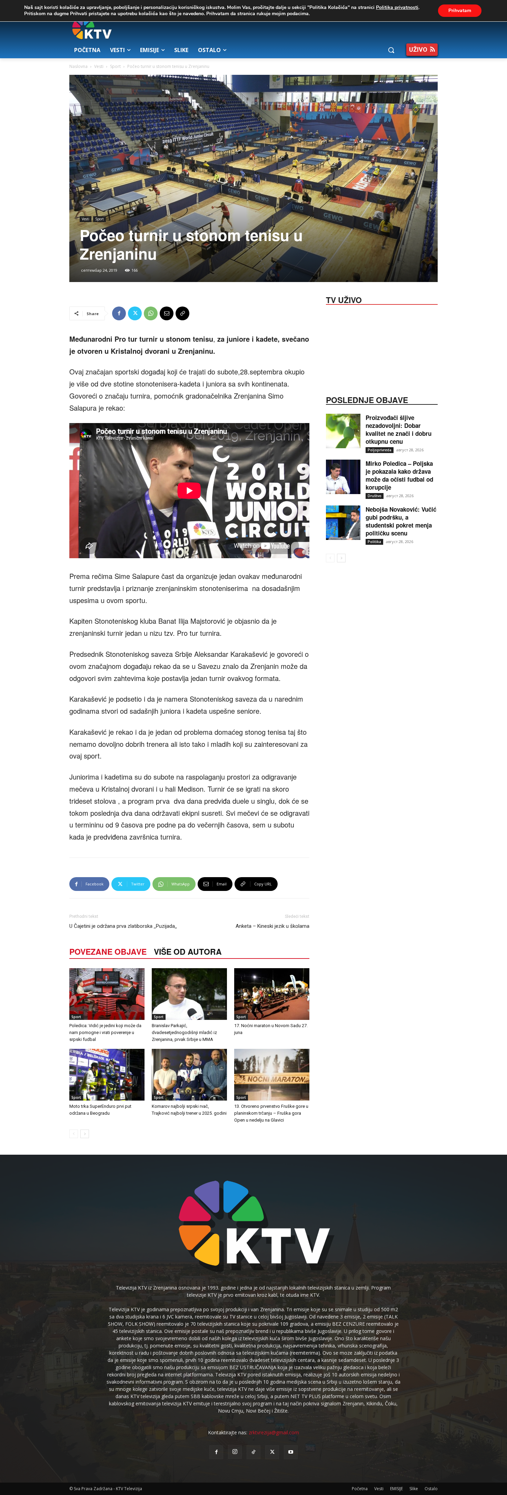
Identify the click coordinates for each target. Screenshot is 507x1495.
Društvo (374, 495)
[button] (391, 50)
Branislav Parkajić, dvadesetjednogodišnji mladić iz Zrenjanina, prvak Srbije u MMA (184, 1032)
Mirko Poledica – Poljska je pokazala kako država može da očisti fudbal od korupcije (399, 475)
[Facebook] (119, 313)
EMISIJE (396, 1489)
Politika (374, 541)
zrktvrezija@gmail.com (274, 1432)
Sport (115, 66)
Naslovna (78, 66)
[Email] (166, 313)
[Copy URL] (182, 313)
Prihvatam (459, 10)
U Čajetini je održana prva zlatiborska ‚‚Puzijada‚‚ (123, 926)
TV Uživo (344, 299)
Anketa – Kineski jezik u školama (272, 926)
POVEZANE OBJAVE (108, 951)
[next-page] (84, 1134)
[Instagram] (235, 1452)
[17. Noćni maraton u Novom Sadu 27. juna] (271, 994)
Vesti (98, 66)
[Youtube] (291, 1452)
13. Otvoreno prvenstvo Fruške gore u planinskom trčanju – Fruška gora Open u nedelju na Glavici (271, 1113)
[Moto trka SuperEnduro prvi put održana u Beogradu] (107, 1075)
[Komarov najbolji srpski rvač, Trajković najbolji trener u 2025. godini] (189, 1075)
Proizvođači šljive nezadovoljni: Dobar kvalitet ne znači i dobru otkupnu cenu (398, 429)
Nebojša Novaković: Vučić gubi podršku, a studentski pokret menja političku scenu (401, 521)
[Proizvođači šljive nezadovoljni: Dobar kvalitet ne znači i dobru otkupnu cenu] (343, 431)
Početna (360, 1489)
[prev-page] (73, 1134)
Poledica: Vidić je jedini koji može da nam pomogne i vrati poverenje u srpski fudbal (105, 1032)
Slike (413, 1489)
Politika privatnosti (397, 7)
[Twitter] (135, 313)
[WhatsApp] (151, 313)
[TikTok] (253, 1452)
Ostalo (431, 1489)
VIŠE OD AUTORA (188, 951)
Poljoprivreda (379, 450)
